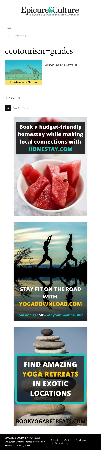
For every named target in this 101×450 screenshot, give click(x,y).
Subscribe (55, 440)
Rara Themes (25, 441)
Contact (68, 440)
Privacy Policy (23, 445)
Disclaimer (81, 440)
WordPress (10, 445)
